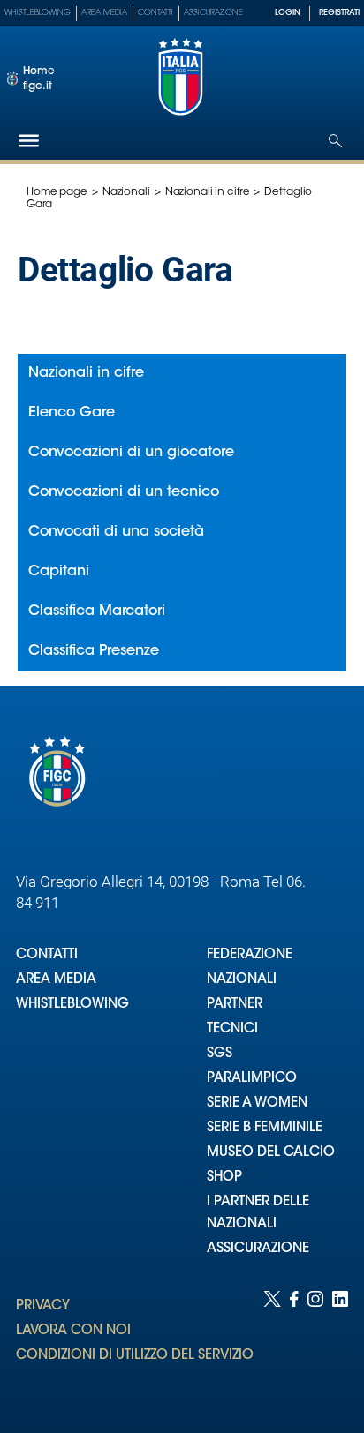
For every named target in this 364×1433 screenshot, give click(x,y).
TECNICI (232, 1029)
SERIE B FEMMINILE (264, 1128)
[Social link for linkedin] (340, 1344)
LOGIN (287, 13)
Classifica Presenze (93, 651)
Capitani (58, 572)
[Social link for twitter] (272, 1344)
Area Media (104, 13)
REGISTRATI (339, 13)
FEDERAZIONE (249, 955)
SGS (219, 1054)
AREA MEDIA (56, 980)
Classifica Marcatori (96, 611)
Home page (57, 192)
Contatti (155, 13)
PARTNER (234, 1004)
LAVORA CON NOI (73, 1331)
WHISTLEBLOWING (72, 1004)
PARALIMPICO (252, 1078)
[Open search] (335, 140)
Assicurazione (213, 13)
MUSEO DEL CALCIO (271, 1152)
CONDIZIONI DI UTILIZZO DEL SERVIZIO (135, 1355)
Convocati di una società (116, 532)
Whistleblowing (37, 13)
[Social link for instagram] (315, 1344)
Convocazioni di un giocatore (131, 453)
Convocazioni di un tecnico (123, 492)
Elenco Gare (71, 413)
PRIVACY (43, 1306)
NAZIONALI (242, 980)
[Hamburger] (29, 141)
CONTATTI (47, 955)
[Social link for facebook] (294, 1344)
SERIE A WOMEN (257, 1103)
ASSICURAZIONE (258, 1249)
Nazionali (126, 192)
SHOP (224, 1177)
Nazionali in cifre (207, 192)
